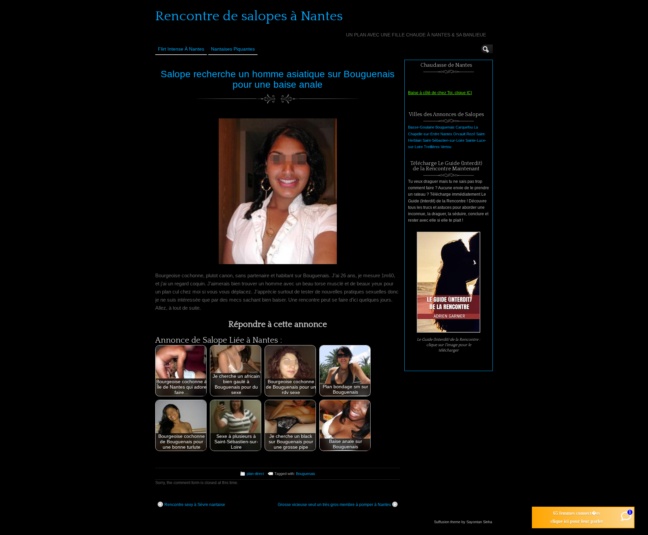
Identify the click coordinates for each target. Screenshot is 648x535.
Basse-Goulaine (421, 127)
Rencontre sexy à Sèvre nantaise (194, 504)
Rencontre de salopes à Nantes (249, 16)
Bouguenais (305, 474)
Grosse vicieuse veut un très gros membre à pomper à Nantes (334, 504)
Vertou (446, 147)
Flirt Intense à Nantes (181, 49)
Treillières (432, 147)
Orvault (459, 134)
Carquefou (464, 127)
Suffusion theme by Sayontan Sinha (463, 522)
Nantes (446, 134)
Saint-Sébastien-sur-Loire (443, 140)
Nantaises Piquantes (233, 49)
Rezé (470, 134)
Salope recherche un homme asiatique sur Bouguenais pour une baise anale (278, 79)
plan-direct (255, 474)
